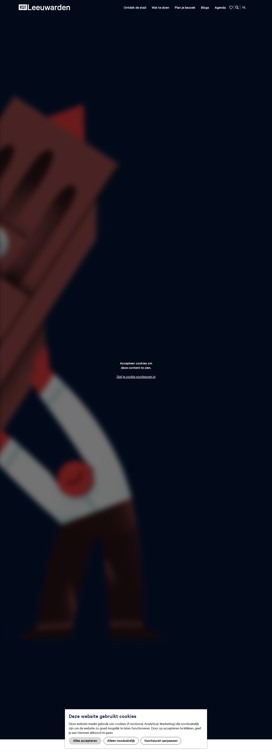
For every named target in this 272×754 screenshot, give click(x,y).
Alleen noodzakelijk (121, 740)
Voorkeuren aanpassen (161, 740)
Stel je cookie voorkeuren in (136, 376)
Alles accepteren (85, 740)
